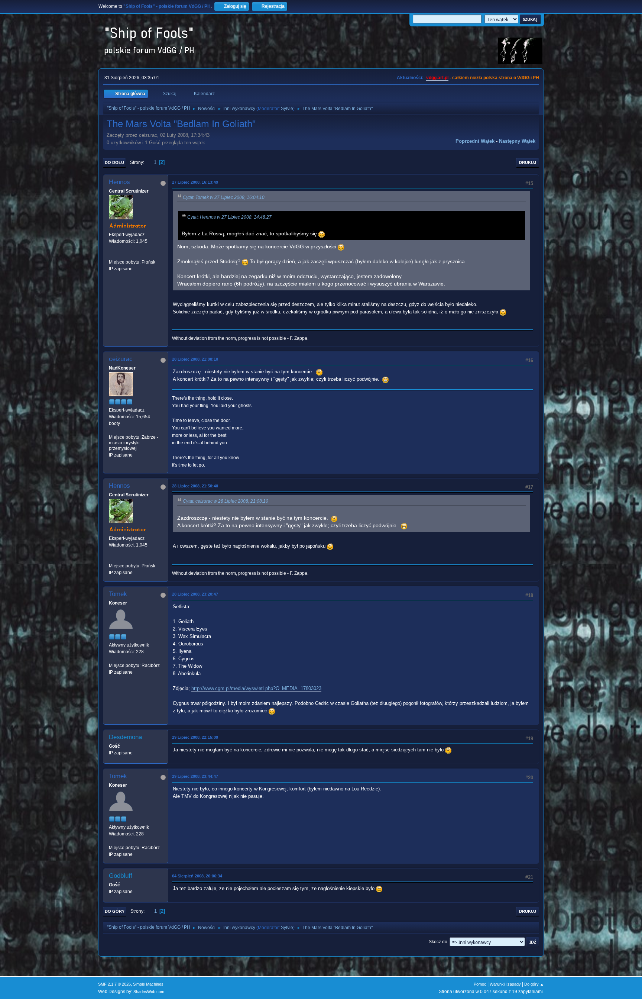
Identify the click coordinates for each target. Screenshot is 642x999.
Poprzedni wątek (475, 141)
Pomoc (480, 984)
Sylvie (287, 108)
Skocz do (438, 941)
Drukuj (527, 162)
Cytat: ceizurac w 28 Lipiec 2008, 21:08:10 (225, 501)
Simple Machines (148, 984)
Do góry (114, 911)
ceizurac (121, 358)
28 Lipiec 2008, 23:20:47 (195, 594)
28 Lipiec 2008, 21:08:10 (195, 359)
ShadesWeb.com (148, 991)
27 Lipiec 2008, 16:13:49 (195, 182)
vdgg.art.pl (437, 77)
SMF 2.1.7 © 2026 (114, 984)
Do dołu (114, 162)
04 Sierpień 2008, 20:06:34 (197, 876)
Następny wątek (517, 141)
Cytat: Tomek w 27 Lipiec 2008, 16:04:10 (224, 197)
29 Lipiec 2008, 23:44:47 (195, 776)
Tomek (118, 593)
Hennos (119, 182)
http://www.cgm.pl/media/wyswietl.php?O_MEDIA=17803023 (256, 688)
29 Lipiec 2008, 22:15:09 (195, 737)
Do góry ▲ (534, 984)
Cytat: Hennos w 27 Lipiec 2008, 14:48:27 (229, 217)
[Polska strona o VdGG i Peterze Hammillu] (112, 255)
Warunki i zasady (505, 984)
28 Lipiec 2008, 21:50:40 (195, 486)
